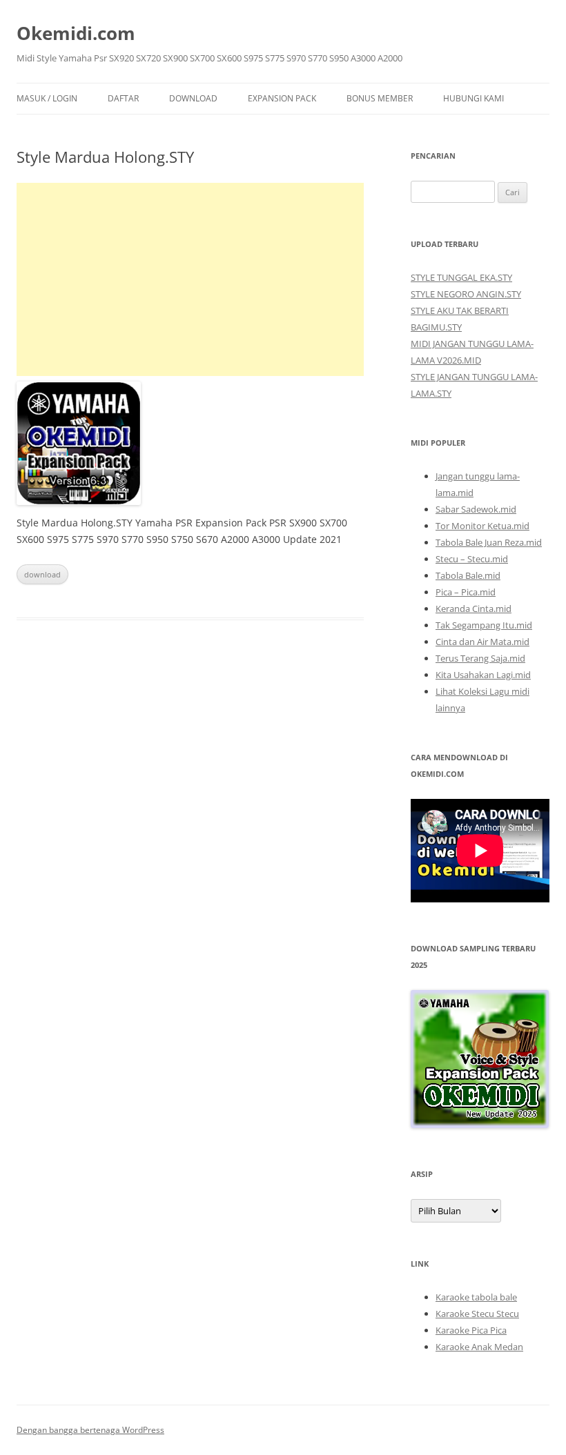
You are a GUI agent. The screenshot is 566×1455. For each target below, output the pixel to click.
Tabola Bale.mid (468, 575)
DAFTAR (123, 98)
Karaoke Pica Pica (471, 1330)
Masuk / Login (47, 98)
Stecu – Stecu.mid (472, 559)
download (42, 574)
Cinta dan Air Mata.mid (482, 641)
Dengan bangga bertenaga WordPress (90, 1430)
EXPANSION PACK (282, 98)
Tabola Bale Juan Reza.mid (489, 542)
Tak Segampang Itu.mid (484, 625)
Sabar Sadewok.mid (476, 509)
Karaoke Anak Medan (479, 1346)
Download (193, 98)
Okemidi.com (76, 33)
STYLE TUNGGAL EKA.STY (461, 277)
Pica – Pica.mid (466, 592)
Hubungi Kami (473, 98)
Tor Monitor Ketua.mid (482, 525)
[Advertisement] (190, 279)
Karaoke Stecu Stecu (477, 1313)
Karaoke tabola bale (476, 1297)
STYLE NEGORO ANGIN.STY (466, 294)
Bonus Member (380, 98)
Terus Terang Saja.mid (480, 658)
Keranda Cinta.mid (473, 608)
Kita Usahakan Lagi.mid (483, 675)
